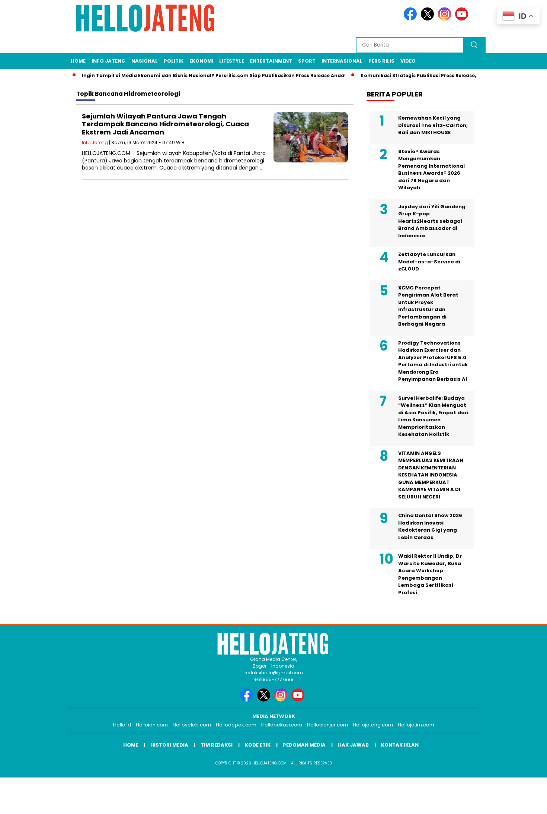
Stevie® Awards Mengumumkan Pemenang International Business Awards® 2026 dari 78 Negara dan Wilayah (431, 169)
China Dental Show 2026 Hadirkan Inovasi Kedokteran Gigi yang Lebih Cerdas (430, 526)
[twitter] (428, 19)
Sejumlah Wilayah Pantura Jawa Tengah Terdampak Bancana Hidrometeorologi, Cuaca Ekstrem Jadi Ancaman (165, 124)
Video (408, 60)
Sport (307, 60)
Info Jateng (108, 60)
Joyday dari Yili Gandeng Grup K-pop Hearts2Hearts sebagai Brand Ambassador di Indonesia (432, 221)
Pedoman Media (304, 744)
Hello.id (122, 724)
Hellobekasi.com (281, 724)
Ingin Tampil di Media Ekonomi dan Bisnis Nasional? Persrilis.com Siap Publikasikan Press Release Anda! (204, 75)
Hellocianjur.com (327, 724)
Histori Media (169, 744)
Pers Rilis (381, 60)
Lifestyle (231, 60)
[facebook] (411, 19)
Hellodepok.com (236, 724)
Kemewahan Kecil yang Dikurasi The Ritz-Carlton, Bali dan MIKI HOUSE (433, 125)
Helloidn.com (152, 724)
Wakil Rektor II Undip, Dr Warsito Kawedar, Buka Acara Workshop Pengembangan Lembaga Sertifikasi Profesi (430, 574)
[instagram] (446, 19)
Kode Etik (258, 744)
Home (78, 60)
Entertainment (271, 60)
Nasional (144, 60)
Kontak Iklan (400, 744)
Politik (173, 60)
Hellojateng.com (373, 724)
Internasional (342, 60)
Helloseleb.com (192, 724)
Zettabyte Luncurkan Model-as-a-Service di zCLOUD (429, 261)
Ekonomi (201, 60)
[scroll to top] (524, 802)
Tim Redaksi (217, 744)
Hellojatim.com (416, 724)
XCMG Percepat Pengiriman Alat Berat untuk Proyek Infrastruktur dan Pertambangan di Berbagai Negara (428, 306)
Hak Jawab (353, 744)
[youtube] (463, 19)
